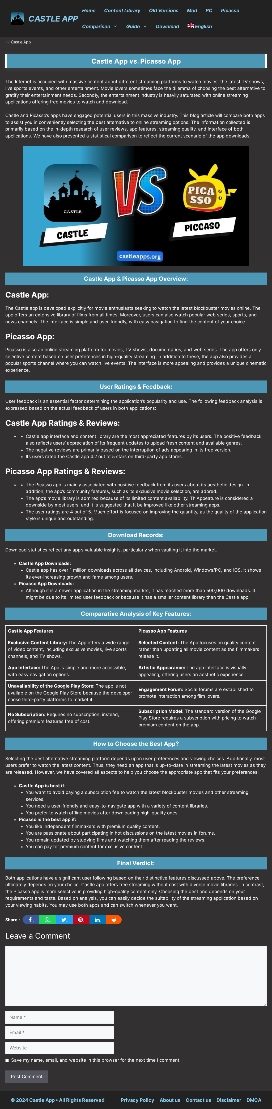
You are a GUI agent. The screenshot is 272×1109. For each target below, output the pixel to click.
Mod (192, 10)
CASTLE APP (53, 18)
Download (167, 26)
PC (209, 10)
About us (170, 1100)
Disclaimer (228, 1100)
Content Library (122, 10)
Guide (133, 26)
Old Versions (163, 10)
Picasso (230, 10)
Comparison (96, 26)
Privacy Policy (137, 1100)
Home (89, 10)
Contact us (198, 1100)
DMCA (253, 1100)
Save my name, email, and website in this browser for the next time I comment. (96, 1060)
